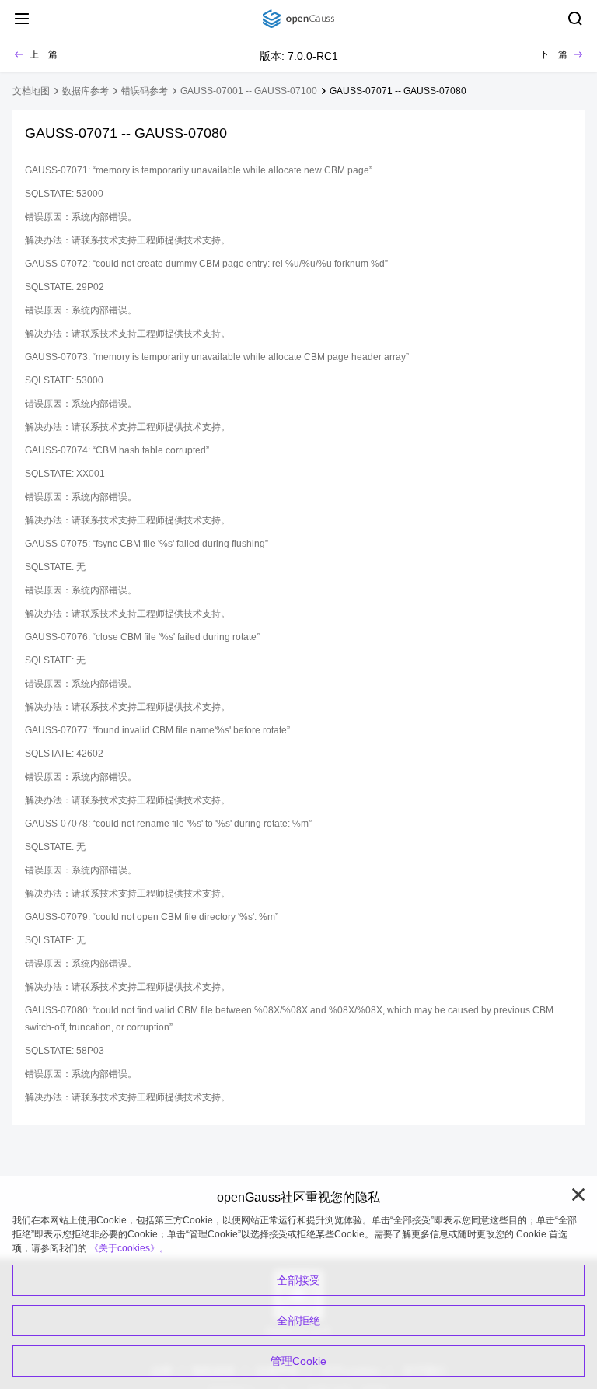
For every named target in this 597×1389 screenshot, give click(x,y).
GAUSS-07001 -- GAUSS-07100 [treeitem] (248, 91)
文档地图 (31, 91)
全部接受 (298, 1280)
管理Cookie (298, 1361)
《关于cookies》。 (129, 1248)
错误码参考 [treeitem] (144, 91)
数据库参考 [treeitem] (85, 91)
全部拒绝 (298, 1320)
